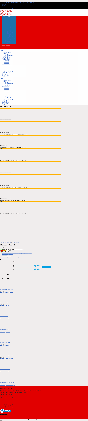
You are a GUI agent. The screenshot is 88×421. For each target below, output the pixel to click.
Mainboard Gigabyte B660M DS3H (6, 289)
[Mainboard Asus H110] (4, 314)
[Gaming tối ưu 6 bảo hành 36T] (4, 143)
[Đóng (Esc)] (46, 419)
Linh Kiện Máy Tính (8, 242)
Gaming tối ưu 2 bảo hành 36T (5, 198)
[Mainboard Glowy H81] (4, 301)
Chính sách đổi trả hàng (8, 407)
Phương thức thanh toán (8, 403)
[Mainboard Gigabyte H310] (4, 327)
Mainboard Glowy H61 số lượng (7, 249)
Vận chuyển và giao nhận (8, 404)
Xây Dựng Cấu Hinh (6, 47)
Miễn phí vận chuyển (14, 2)
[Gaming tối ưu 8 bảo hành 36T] (4, 117)
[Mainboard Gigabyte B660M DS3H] (4, 287)
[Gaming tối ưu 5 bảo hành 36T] (4, 157)
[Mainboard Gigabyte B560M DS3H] (4, 354)
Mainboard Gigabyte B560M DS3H (6, 355)
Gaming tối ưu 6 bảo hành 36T (5, 145)
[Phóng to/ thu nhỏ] (47, 419)
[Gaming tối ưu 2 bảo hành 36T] (4, 196)
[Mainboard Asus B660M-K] (4, 367)
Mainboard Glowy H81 (4, 302)
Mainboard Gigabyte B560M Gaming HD (7, 382)
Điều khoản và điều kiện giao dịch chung (11, 401)
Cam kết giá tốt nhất (6, 2)
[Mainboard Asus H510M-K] (4, 340)
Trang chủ (2, 242)
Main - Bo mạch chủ (15, 242)
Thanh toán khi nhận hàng (23, 2)
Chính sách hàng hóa (8, 405)
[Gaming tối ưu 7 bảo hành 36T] (4, 130)
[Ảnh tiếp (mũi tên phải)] (1, 420)
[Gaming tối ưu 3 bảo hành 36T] (4, 183)
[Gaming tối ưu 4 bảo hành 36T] (4, 170)
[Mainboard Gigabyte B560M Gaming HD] (4, 380)
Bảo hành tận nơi (32, 2)
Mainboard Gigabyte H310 (5, 329)
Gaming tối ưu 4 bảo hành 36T (5, 172)
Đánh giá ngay (46, 267)
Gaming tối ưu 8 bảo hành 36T (5, 119)
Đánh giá (8, 257)
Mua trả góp (4, 46)
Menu (2, 50)
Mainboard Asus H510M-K (5, 342)
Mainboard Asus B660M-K (5, 369)
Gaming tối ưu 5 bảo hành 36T (5, 158)
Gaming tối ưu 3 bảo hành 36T (5, 185)
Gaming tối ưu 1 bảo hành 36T (5, 211)
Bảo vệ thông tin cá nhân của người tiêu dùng (12, 402)
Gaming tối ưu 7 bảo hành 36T (5, 132)
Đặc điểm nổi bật (3, 257)
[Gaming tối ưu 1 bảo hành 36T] (4, 210)
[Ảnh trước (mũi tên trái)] (0, 420)
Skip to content (3, 0)
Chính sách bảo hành (8, 406)
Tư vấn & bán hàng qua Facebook (16, 257)
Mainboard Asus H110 (4, 316)
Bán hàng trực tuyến (6, 45)
